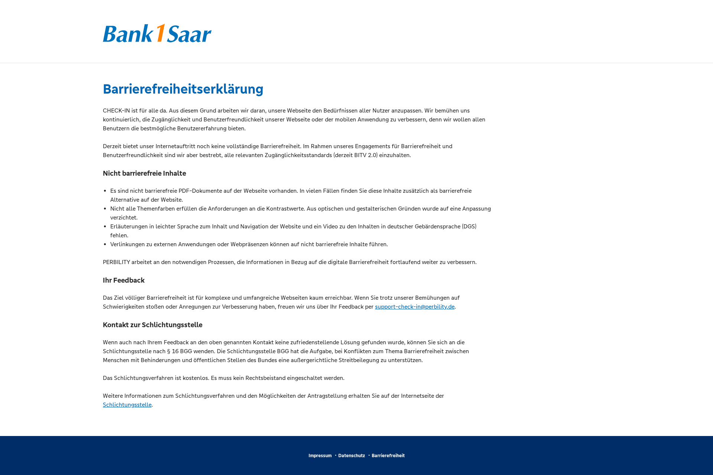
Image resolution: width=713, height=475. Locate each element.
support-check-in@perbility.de (415, 306)
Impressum (320, 456)
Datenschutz (351, 456)
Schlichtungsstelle (127, 404)
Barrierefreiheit (388, 456)
